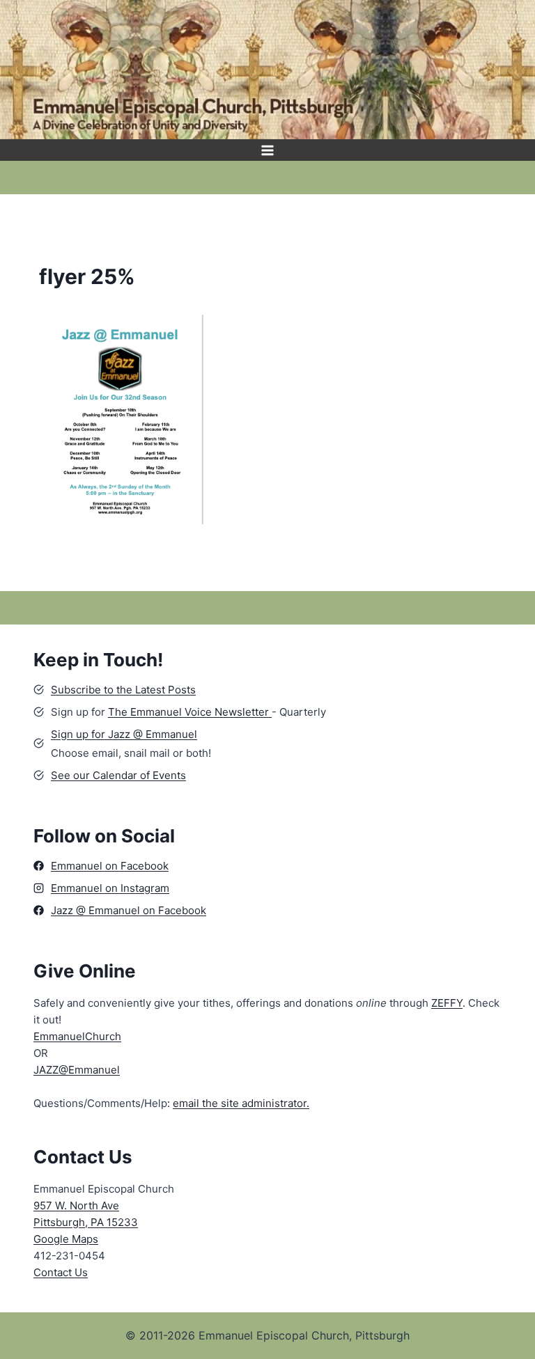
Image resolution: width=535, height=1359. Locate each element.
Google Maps (65, 1239)
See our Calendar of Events (118, 775)
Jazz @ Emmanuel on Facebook (128, 910)
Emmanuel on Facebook (110, 865)
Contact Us (60, 1272)
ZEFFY (447, 1003)
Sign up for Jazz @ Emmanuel (124, 734)
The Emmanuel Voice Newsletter (190, 711)
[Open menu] (268, 150)
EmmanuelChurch (77, 1036)
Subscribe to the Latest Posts (123, 689)
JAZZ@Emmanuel (76, 1069)
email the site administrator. (241, 1103)
